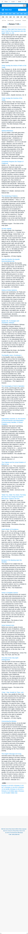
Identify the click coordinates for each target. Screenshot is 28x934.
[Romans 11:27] (26, 418)
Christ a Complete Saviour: (10, 592)
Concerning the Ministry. (9, 721)
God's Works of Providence (10, 529)
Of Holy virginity (6, 228)
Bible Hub (14, 793)
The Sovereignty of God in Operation (13, 386)
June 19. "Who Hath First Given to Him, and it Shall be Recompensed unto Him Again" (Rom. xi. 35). (14, 31)
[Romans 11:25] (2, 418)
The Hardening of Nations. (10, 196)
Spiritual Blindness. (7, 131)
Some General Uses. (8, 625)
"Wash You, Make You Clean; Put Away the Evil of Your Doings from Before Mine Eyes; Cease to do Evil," (14, 496)
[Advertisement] (14, 806)
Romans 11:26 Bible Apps (10, 791)
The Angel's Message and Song (11, 754)
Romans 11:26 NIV (7, 785)
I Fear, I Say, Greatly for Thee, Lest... (13, 692)
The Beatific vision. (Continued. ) (12, 355)
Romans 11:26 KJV (16, 789)
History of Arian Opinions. (9, 290)
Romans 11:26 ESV (11, 787)
